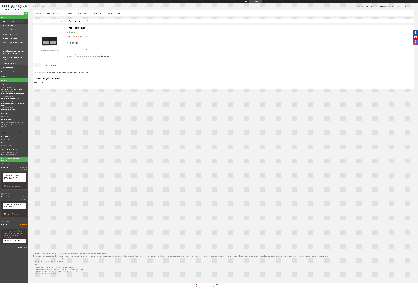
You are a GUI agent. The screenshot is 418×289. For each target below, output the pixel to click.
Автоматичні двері (9, 30)
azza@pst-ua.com (62, 271)
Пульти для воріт (75, 21)
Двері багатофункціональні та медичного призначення (13, 52)
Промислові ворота (9, 26)
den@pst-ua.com (63, 269)
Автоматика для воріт (10, 34)
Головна (38, 13)
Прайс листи (83, 13)
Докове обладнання (10, 38)
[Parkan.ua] (14, 6)
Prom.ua (219, 285)
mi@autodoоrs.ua (54, 267)
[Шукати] (26, 13)
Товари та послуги (7, 21)
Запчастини (7, 47)
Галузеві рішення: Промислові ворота (13, 58)
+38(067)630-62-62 (75, 271)
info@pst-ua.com (53, 273)
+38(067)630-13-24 (77, 269)
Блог (70, 13)
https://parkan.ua (7, 139)
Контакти (108, 13)
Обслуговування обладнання (13, 43)
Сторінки (4, 76)
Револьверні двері (9, 63)
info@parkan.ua (6, 146)
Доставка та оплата (8, 68)
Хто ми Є (97, 13)
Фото (120, 13)
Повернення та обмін (8, 72)
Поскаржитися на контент (204, 287)
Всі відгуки (21, 247)
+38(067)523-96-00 (67, 267)
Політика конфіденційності (221, 287)
